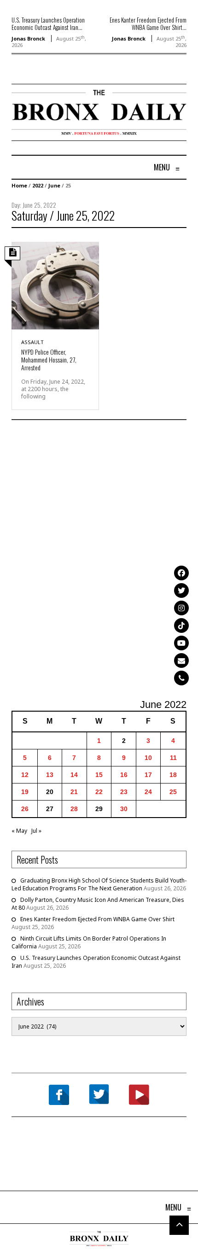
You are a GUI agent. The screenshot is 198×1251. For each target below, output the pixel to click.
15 (99, 774)
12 (25, 774)
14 (74, 774)
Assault (32, 342)
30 (124, 809)
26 (25, 809)
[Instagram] (181, 608)
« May (19, 831)
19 (25, 791)
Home (19, 185)
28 (74, 809)
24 (148, 791)
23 (124, 791)
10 (148, 757)
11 (173, 757)
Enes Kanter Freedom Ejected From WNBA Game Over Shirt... (148, 23)
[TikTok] (181, 625)
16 (124, 774)
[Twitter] (181, 590)
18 (173, 774)
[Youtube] (181, 643)
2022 (37, 185)
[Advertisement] (99, 561)
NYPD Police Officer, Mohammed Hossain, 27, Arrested (48, 359)
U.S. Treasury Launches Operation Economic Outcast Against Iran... (48, 23)
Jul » (36, 831)
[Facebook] (181, 573)
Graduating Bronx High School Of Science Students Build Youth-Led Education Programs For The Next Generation (99, 884)
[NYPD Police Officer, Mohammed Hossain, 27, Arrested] (55, 285)
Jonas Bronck (28, 38)
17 (148, 774)
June (54, 185)
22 (99, 791)
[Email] (181, 660)
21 (74, 791)
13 (49, 774)
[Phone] (181, 678)
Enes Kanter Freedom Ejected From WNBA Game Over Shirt (97, 919)
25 (173, 791)
